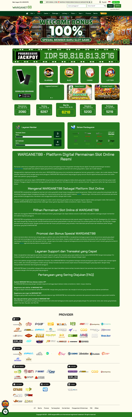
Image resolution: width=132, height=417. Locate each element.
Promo (22, 243)
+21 (35, 408)
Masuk (110, 6)
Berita (95, 13)
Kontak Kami (66, 408)
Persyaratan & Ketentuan (80, 408)
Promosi (88, 13)
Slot (32, 13)
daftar (79, 194)
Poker (73, 13)
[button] (129, 30)
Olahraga (55, 13)
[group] (107, 92)
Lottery (64, 13)
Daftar (118, 6)
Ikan (80, 13)
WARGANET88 (18, 169)
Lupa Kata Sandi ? (115, 9)
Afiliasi (117, 2)
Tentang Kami (55, 408)
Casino (46, 13)
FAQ (91, 408)
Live (38, 13)
